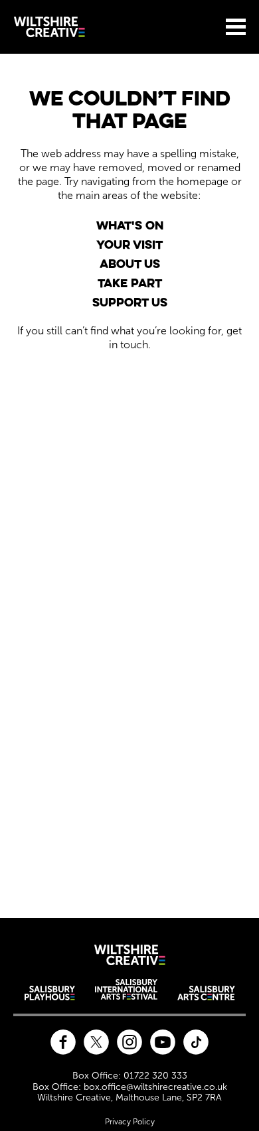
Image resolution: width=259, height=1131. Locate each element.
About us (130, 264)
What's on (129, 225)
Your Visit (129, 244)
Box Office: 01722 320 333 (129, 1076)
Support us (129, 302)
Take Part (130, 283)
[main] (129, 478)
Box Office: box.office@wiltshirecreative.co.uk (130, 1087)
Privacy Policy (130, 1121)
